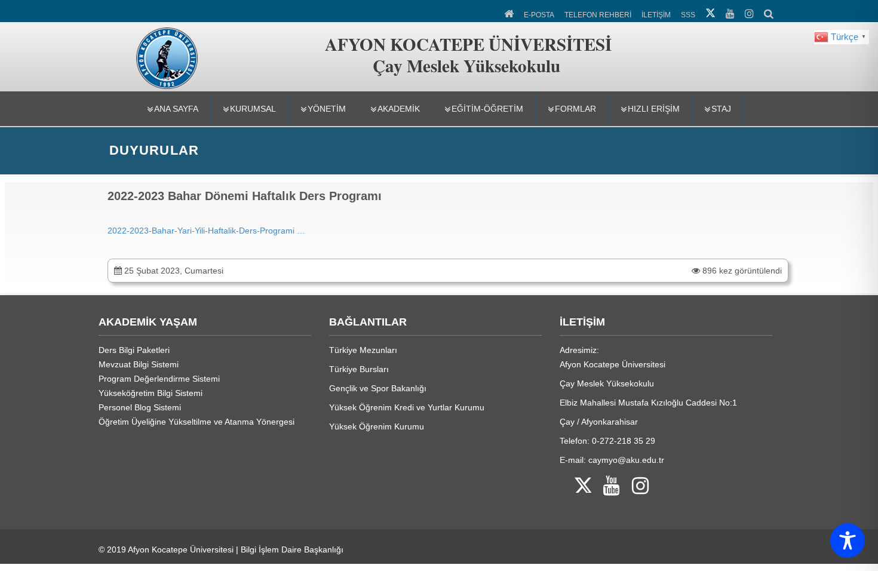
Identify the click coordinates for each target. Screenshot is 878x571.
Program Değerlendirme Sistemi (159, 378)
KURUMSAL (253, 108)
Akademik (398, 108)
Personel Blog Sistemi (140, 407)
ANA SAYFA (176, 108)
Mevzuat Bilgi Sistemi (139, 364)
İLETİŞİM (656, 15)
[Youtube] (605, 486)
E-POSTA (539, 15)
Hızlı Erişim (654, 108)
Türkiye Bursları (359, 369)
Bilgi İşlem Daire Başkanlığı (292, 549)
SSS (688, 15)
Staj (721, 108)
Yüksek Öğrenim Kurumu (376, 426)
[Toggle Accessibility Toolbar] (847, 540)
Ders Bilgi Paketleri (134, 350)
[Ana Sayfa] (510, 12)
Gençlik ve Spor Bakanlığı (377, 388)
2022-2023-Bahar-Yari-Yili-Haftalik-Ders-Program (200, 230)
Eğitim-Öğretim (487, 108)
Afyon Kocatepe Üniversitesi (181, 549)
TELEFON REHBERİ (597, 15)
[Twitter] (575, 486)
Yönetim (327, 108)
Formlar (575, 108)
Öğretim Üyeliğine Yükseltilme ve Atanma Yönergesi (196, 421)
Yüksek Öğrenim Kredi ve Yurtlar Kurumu (406, 407)
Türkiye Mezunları (363, 350)
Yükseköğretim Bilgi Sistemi (150, 393)
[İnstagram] (634, 486)
